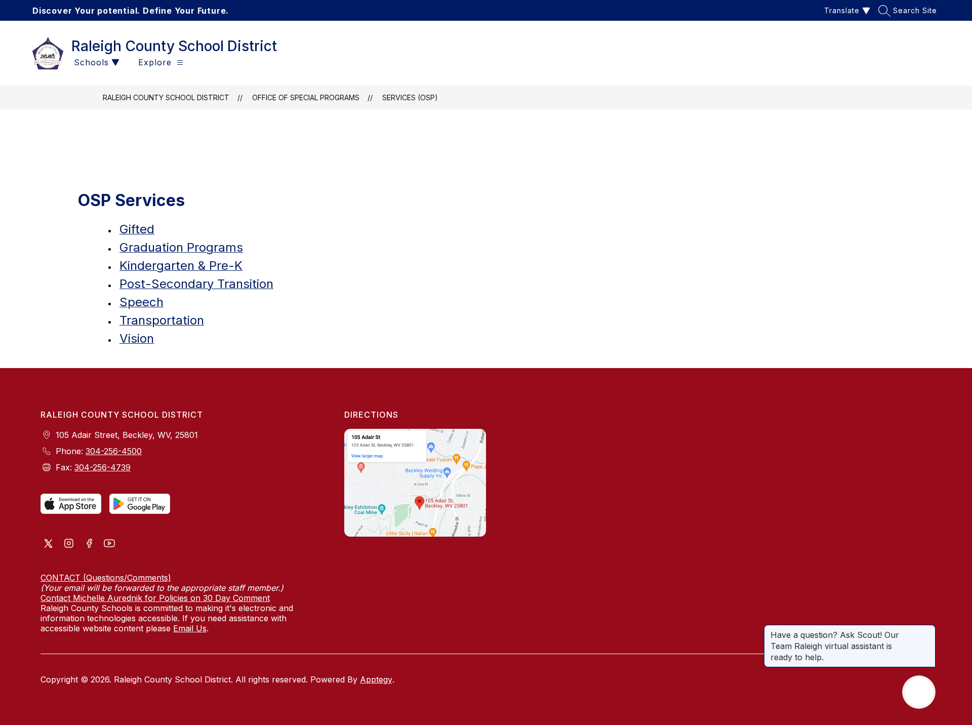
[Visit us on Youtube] (109, 544)
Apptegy (376, 679)
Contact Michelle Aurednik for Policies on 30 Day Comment (155, 598)
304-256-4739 (102, 467)
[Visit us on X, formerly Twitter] (48, 544)
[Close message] (927, 629)
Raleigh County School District (166, 97)
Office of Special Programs (305, 97)
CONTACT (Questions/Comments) (105, 578)
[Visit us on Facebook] (89, 544)
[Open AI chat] (919, 692)
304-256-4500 (114, 451)
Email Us (190, 628)
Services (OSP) (410, 97)
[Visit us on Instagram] (69, 544)
